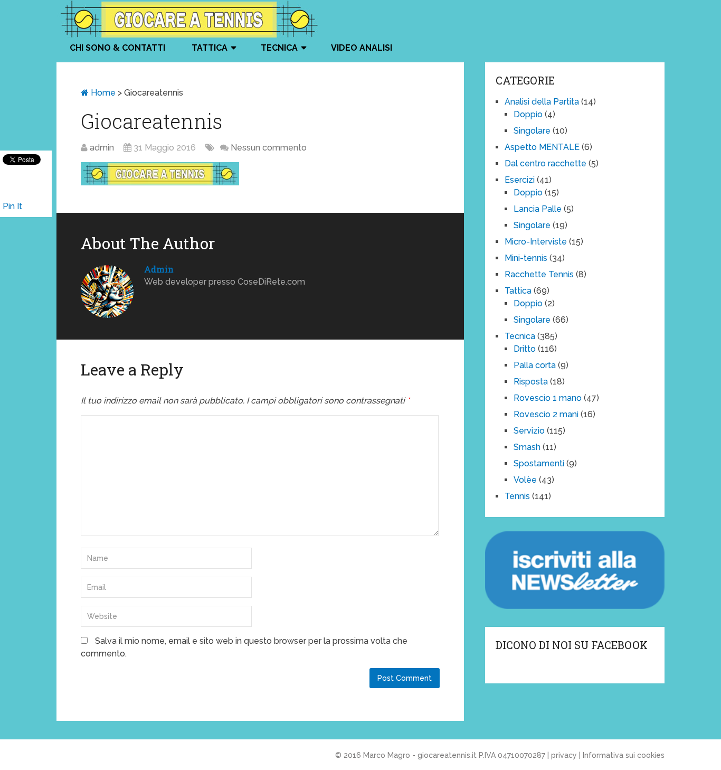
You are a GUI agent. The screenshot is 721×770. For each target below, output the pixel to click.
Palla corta (535, 365)
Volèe (525, 480)
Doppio (528, 114)
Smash (527, 447)
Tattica (209, 48)
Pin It (12, 206)
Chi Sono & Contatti (117, 48)
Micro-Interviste (536, 242)
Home (102, 93)
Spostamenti (539, 463)
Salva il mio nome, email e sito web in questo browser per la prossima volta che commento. (244, 647)
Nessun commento (269, 148)
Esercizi (520, 180)
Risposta (531, 382)
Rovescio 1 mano (548, 398)
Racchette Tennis (539, 274)
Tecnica (279, 48)
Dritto (525, 349)
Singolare (532, 131)
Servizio (529, 431)
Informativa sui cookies (624, 755)
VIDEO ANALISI (361, 48)
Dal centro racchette (545, 163)
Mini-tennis (526, 258)
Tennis (517, 496)
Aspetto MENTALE (542, 147)
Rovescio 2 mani (546, 414)
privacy (564, 755)
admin (102, 148)
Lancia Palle (538, 209)
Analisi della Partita (542, 102)
